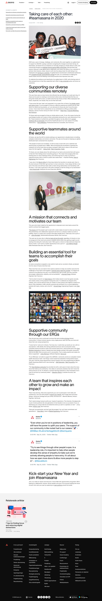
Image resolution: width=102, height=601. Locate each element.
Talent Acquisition (56, 149)
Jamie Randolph (35, 235)
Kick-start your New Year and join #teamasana (16, 30)
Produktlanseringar (34, 568)
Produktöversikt (18, 549)
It (44, 557)
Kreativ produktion (34, 554)
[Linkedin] (41, 597)
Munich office (42, 162)
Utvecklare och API (65, 576)
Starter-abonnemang (19, 562)
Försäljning (47, 563)
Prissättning (47, 2)
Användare (78, 554)
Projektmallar (63, 571)
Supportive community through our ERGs (15, 24)
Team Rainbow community (39, 367)
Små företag (47, 549)
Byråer (46, 583)
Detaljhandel (47, 569)
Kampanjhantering (34, 549)
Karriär (77, 557)
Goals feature (48, 279)
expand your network (55, 394)
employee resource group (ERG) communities (54, 67)
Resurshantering (18, 581)
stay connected (64, 81)
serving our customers (44, 72)
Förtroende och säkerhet (81, 572)
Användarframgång (65, 574)
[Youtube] (49, 597)
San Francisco (33, 112)
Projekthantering (18, 578)
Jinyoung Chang (65, 274)
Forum (61, 560)
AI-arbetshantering (19, 575)
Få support (63, 552)
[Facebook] (46, 597)
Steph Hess (63, 110)
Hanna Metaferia (41, 122)
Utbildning (47, 575)
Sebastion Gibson (57, 372)
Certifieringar (63, 557)
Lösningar (31, 2)
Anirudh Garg (57, 286)
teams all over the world (56, 238)
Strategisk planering (34, 574)
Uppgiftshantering (34, 579)
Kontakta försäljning (83, 2)
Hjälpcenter (63, 549)
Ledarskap (78, 552)
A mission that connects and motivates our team (15, 18)
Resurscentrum (64, 563)
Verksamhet (47, 554)
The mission (32, 230)
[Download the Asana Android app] (83, 597)
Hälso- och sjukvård (49, 566)
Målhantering (32, 557)
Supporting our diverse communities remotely (16, 12)
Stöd (39, 2)
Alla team (47, 586)
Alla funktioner (17, 552)
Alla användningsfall (34, 582)
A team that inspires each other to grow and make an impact (15, 28)
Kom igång (93, 2)
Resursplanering (33, 571)
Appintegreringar (18, 573)
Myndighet (47, 572)
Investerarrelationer (80, 569)
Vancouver (63, 354)
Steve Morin (40, 411)
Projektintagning (33, 576)
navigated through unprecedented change (42, 74)
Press (76, 566)
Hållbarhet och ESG (80, 580)
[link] (31, 9)
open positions (58, 485)
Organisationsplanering (35, 565)
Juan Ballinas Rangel (71, 243)
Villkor (56, 597)
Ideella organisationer (50, 580)
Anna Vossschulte (34, 169)
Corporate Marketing (72, 110)
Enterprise (16, 570)
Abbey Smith (46, 149)
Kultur (76, 563)
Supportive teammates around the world (15, 15)
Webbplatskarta (64, 582)
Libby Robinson (45, 354)
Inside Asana (78, 560)
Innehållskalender (34, 552)
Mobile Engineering (54, 411)
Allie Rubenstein (60, 362)
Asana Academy (64, 554)
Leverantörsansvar (80, 577)
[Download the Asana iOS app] (73, 597)
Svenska (30, 597)
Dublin (63, 149)
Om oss (77, 549)
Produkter (21, 2)
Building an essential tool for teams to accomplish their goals (14, 22)
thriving (67, 338)
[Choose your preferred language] (68, 2)
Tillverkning (47, 577)
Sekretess (77, 575)
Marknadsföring (48, 552)
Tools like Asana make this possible (60, 270)
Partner (62, 579)
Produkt (46, 560)
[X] (38, 597)
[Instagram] (44, 597)
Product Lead (36, 406)
